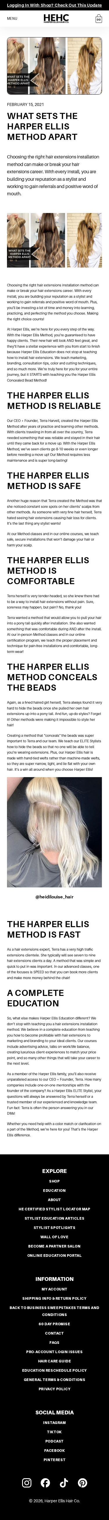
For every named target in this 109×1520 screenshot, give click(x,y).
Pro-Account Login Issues (54, 1352)
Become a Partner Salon (54, 1246)
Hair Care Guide (54, 1361)
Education (54, 1191)
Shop (54, 1181)
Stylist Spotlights (55, 1228)
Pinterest (54, 1460)
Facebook (54, 1451)
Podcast (54, 1441)
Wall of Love (54, 1237)
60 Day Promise (54, 1324)
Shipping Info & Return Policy (54, 1299)
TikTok (54, 1432)
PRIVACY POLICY (54, 1389)
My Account (54, 1289)
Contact (54, 1333)
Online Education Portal (54, 1256)
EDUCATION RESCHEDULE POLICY (54, 1371)
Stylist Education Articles (55, 1218)
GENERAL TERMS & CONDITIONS (54, 1380)
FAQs (54, 1343)
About (54, 1200)
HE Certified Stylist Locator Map (54, 1209)
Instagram (54, 1423)
